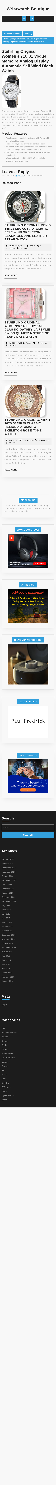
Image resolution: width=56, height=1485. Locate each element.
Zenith (4, 1100)
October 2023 (7, 876)
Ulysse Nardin (8, 1095)
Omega (5, 1066)
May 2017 (6, 914)
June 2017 (6, 910)
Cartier (4, 1045)
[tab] (24, 18)
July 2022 (6, 905)
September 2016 (9, 947)
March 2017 (7, 922)
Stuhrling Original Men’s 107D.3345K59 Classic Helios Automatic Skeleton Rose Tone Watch (27, 427)
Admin (32, 246)
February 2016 (8, 977)
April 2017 (6, 918)
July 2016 (6, 956)
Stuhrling (28, 33)
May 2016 (6, 964)
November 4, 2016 (17, 246)
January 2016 (7, 981)
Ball (3, 1028)
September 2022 (9, 901)
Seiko (4, 1079)
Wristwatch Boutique (28, 9)
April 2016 (6, 968)
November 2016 (8, 939)
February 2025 (8, 859)
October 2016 (7, 943)
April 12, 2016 (15, 343)
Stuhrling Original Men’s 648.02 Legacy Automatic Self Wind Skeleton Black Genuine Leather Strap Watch (27, 232)
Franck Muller (7, 1053)
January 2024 (7, 863)
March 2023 (7, 884)
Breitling (5, 1041)
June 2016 (6, 960)
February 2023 (8, 889)
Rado (4, 1070)
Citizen (4, 1049)
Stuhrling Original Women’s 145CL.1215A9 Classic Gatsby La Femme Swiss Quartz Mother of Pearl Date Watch (27, 330)
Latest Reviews (8, 1058)
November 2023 (8, 872)
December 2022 (8, 897)
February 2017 (8, 926)
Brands (5, 1037)
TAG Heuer (6, 1087)
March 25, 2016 (15, 440)
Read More (10, 276)
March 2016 (7, 973)
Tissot (4, 1091)
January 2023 (7, 893)
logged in (19, 175)
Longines (6, 1062)
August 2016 (7, 952)
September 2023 (9, 880)
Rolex (4, 1074)
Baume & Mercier (9, 1032)
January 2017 (7, 931)
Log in (4, 1005)
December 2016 (8, 935)
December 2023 (8, 868)
